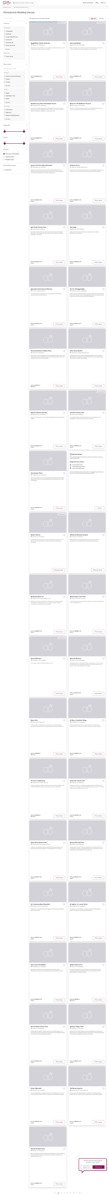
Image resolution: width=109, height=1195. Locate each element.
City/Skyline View (10, 95)
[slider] (5, 132)
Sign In (103, 3)
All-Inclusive (9, 109)
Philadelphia (9, 31)
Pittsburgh (8, 34)
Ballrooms (8, 112)
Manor (7, 98)
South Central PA (10, 45)
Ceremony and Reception (12, 153)
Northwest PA (9, 42)
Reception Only (9, 159)
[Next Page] (80, 1192)
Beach (7, 93)
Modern (8, 79)
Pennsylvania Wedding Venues (21, 7)
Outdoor (8, 82)
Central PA (9, 39)
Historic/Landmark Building (13, 76)
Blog (97, 3)
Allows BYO (8, 170)
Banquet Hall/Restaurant (12, 115)
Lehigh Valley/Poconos (12, 37)
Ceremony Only (9, 156)
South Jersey (9, 56)
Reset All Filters (8, 18)
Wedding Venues (7, 7)
